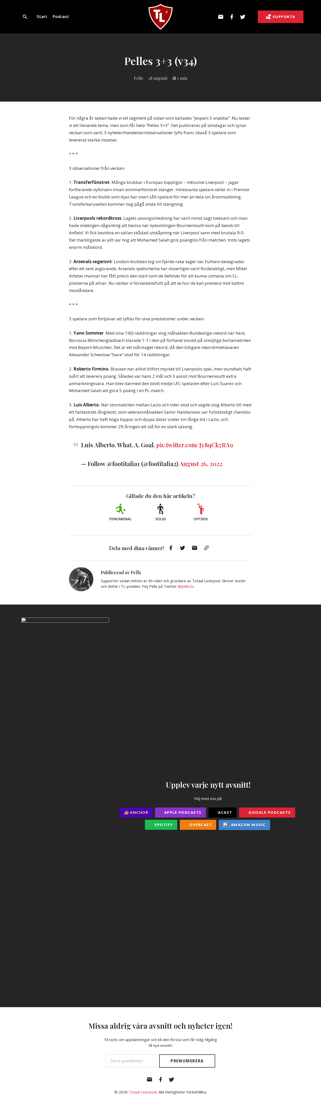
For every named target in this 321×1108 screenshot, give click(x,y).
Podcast (60, 16)
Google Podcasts (269, 812)
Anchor (138, 812)
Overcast (200, 824)
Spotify (163, 824)
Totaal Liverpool (143, 1091)
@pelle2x (186, 586)
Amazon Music (247, 824)
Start (42, 16)
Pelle (138, 78)
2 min (182, 78)
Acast (224, 812)
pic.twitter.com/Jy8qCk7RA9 (194, 445)
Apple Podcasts (182, 812)
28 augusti (157, 78)
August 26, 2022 (201, 464)
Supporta (284, 16)
